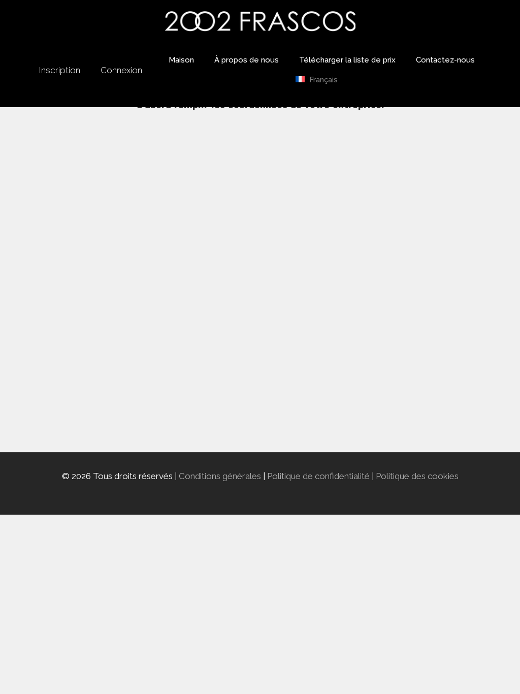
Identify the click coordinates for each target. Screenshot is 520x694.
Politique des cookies (417, 476)
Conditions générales (220, 476)
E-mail (177, 264)
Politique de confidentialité (318, 476)
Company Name (195, 219)
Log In (319, 417)
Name (176, 173)
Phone (177, 310)
